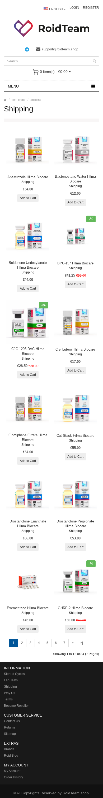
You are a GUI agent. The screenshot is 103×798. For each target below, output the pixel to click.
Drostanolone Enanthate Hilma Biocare (28, 523)
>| (81, 643)
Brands (9, 749)
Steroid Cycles (14, 674)
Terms (8, 699)
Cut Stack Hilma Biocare (75, 436)
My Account (12, 771)
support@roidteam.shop (60, 49)
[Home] (5, 99)
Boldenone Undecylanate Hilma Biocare (28, 265)
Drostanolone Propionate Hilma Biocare (75, 523)
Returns (9, 727)
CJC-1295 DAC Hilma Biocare (27, 351)
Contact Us (12, 721)
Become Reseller (16, 706)
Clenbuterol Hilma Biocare (75, 349)
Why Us (9, 693)
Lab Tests (11, 680)
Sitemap (10, 734)
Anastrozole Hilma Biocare (27, 177)
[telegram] (29, 49)
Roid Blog (11, 755)
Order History (13, 777)
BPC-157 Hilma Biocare (75, 263)
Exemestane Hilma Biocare (28, 608)
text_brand (18, 99)
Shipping (35, 99)
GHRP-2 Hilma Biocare (75, 608)
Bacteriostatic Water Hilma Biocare (75, 179)
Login (74, 8)
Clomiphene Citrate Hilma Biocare (27, 437)
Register (91, 8)
